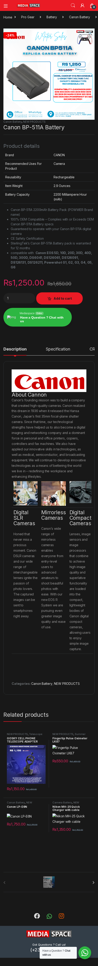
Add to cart (63, 298)
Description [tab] (14, 349)
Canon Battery (79, 17)
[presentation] (94, 882)
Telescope (35, 734)
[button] (90, 33)
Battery (51, 17)
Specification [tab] (58, 349)
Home (7, 17)
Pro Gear (27, 17)
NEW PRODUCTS (34, 121)
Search (72, 5)
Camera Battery (62, 802)
